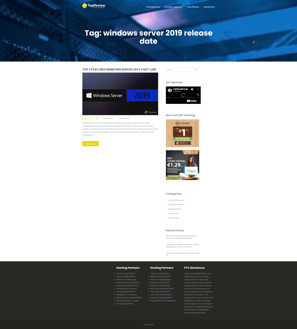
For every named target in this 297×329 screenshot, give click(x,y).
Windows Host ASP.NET (160, 282)
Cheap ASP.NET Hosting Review (163, 300)
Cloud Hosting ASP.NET (126, 273)
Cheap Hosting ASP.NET (126, 276)
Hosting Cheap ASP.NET (126, 291)
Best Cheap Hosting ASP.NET (162, 288)
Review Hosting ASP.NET (160, 285)
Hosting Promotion (176, 204)
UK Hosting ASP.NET (125, 303)
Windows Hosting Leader (126, 279)
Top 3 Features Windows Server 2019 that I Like (119, 69)
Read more (90, 144)
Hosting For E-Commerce (126, 294)
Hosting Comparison (173, 7)
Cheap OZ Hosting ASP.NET (161, 297)
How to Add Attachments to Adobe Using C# (182, 254)
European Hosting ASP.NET (127, 285)
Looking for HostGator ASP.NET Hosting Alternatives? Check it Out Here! (182, 245)
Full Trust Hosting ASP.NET (161, 294)
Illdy (151, 324)
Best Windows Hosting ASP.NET (129, 297)
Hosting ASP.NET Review (126, 288)
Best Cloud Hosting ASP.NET (128, 282)
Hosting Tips (209, 7)
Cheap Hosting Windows (160, 273)
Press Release (193, 7)
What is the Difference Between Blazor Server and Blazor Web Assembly (181, 237)
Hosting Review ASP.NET (160, 291)
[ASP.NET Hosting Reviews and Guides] (93, 5)
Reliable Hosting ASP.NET (160, 276)
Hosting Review (153, 7)
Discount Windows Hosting (127, 300)
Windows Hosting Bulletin (160, 279)
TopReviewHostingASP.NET (195, 273)
